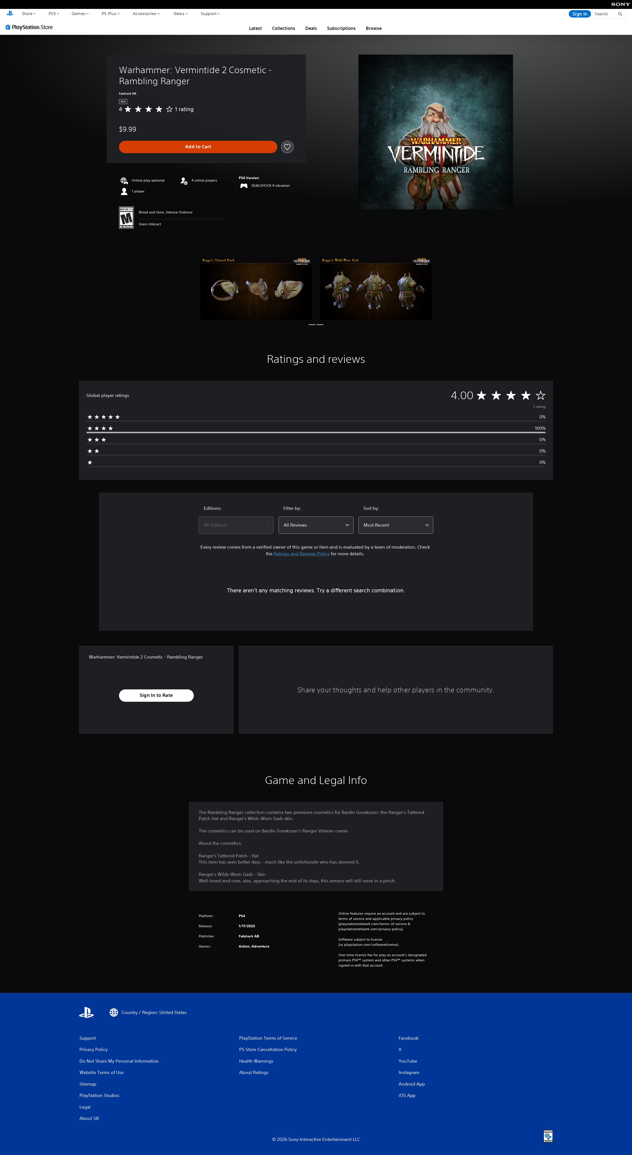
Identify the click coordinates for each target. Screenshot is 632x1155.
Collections (283, 28)
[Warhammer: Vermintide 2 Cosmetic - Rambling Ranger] (256, 288)
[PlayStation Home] (10, 14)
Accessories (144, 13)
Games (78, 13)
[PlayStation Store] (31, 27)
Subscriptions (341, 28)
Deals (311, 28)
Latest (255, 28)
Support (208, 13)
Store (27, 13)
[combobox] (236, 525)
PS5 (52, 13)
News (179, 13)
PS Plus (108, 13)
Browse (374, 28)
